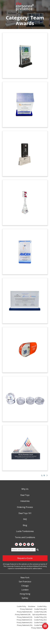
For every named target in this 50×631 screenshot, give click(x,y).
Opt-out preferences (39, 614)
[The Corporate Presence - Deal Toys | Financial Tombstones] (25, 6)
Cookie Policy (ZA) (40, 623)
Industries (25, 501)
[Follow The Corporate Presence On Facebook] (20, 544)
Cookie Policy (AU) (40, 620)
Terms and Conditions (25, 537)
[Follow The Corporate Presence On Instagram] (28, 544)
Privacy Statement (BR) (38, 628)
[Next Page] (46, 475)
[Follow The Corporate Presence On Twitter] (32, 544)
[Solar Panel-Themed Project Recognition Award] (25, 104)
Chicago (25, 586)
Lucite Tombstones (25, 531)
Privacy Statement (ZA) (24, 625)
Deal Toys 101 (25, 513)
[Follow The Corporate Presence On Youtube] (24, 544)
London (25, 590)
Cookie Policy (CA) (40, 617)
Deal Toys (24, 495)
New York (25, 578)
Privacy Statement (26, 609)
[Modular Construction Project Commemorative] (25, 399)
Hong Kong (25, 594)
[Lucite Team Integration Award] (25, 300)
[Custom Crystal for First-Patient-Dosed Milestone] (25, 349)
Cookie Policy (21, 606)
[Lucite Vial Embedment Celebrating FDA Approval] (25, 251)
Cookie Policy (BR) (40, 625)
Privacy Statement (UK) (22, 614)
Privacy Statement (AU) (24, 623)
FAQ (25, 519)
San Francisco (25, 582)
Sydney (25, 598)
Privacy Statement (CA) (24, 620)
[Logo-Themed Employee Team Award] (25, 202)
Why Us (24, 489)
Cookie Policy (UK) (40, 612)
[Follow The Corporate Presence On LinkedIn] (16, 544)
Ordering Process (25, 507)
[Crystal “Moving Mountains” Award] (25, 447)
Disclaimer (31, 606)
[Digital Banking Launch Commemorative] (25, 153)
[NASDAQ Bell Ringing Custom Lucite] (25, 55)
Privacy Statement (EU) (24, 612)
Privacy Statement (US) (24, 617)
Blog (25, 525)
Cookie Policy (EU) (40, 609)
